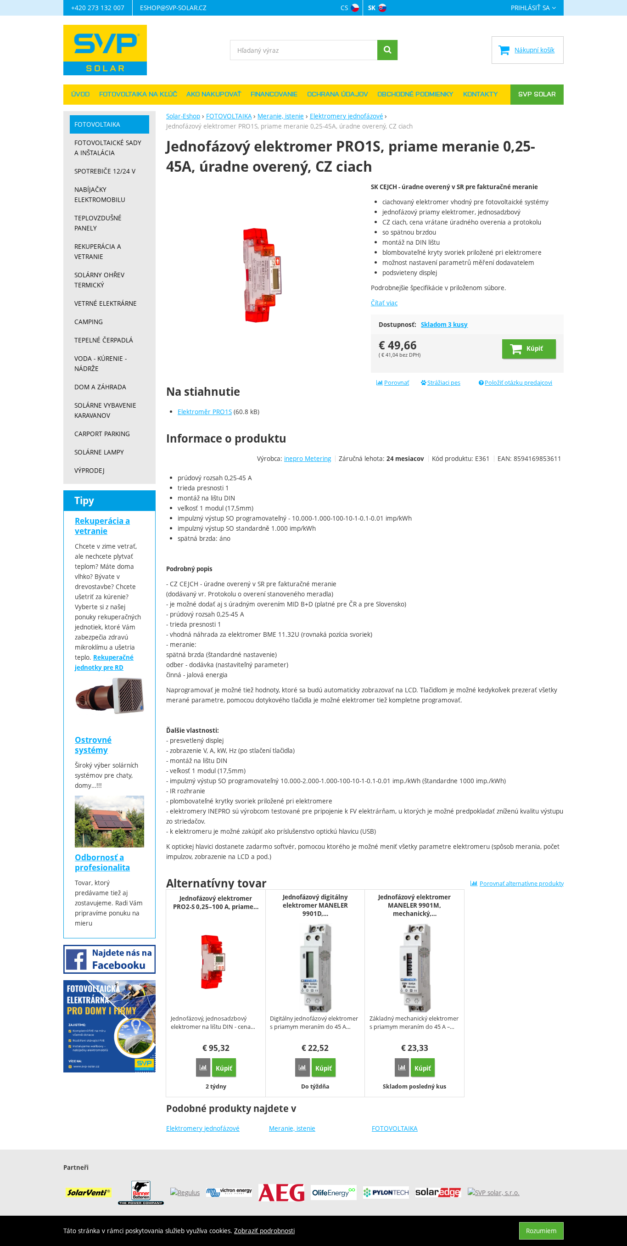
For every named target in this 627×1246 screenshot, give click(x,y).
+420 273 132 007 (97, 7)
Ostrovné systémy (93, 745)
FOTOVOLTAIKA (395, 1128)
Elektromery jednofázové (203, 1128)
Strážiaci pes (443, 383)
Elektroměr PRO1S (205, 411)
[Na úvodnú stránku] (109, 50)
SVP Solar (537, 94)
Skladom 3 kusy (444, 324)
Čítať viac (384, 302)
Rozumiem (541, 1230)
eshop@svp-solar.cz (173, 7)
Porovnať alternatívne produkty (522, 883)
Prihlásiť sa (530, 8)
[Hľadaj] (387, 50)
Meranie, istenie (292, 1128)
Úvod (80, 94)
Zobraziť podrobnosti (264, 1230)
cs (344, 7)
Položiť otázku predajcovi (518, 383)
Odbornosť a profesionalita (102, 862)
